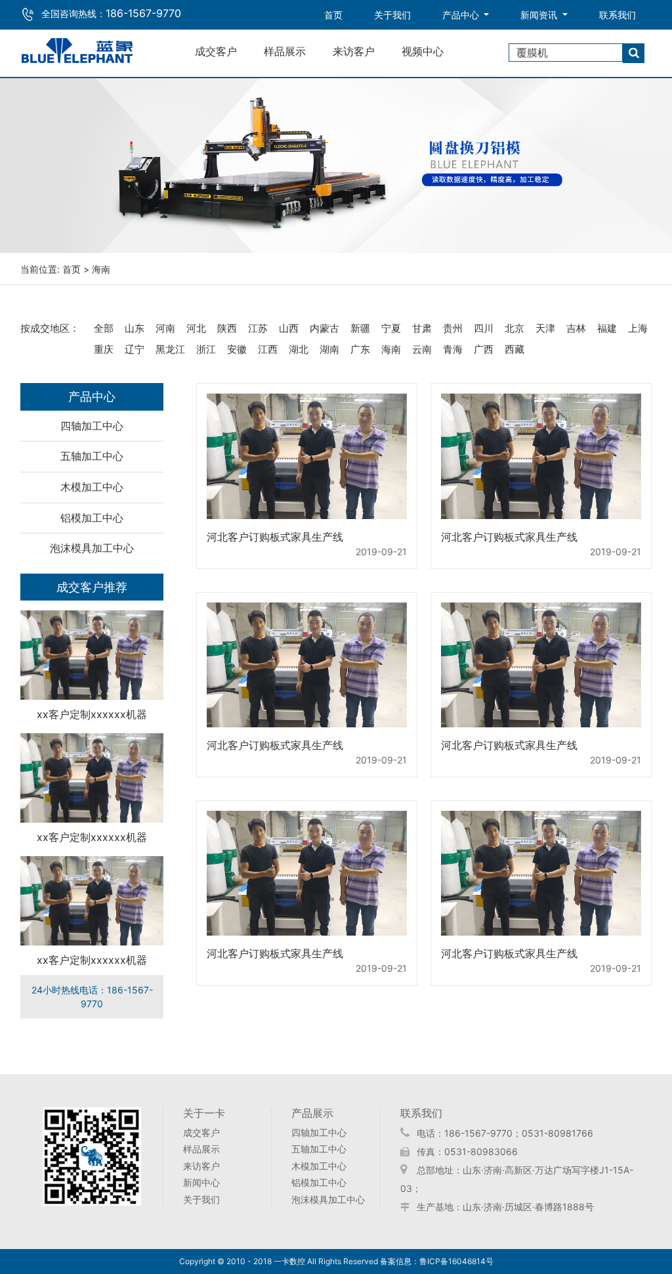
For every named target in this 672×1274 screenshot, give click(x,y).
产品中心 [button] (462, 14)
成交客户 (216, 51)
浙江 (206, 349)
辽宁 (134, 349)
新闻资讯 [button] (540, 14)
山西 (289, 328)
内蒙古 (324, 328)
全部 (104, 328)
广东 (360, 349)
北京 (514, 328)
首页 (341, 14)
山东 (134, 328)
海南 (391, 349)
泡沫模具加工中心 (92, 548)
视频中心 (423, 51)
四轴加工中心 (91, 425)
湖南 (329, 349)
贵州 (453, 328)
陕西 (227, 328)
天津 (545, 328)
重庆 (104, 349)
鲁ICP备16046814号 (456, 1261)
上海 (638, 328)
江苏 (258, 328)
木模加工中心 (91, 486)
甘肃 (422, 328)
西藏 (514, 349)
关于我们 (392, 14)
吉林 (576, 328)
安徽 (237, 349)
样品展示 (285, 51)
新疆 (360, 328)
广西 (484, 349)
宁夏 (391, 328)
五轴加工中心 (91, 456)
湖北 (298, 349)
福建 (607, 328)
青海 (453, 349)
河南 (165, 328)
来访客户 (354, 51)
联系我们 (617, 14)
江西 (268, 349)
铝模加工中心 (91, 517)
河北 (196, 328)
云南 (422, 349)
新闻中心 (201, 1182)
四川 (484, 328)
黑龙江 (170, 349)
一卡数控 (289, 1261)
